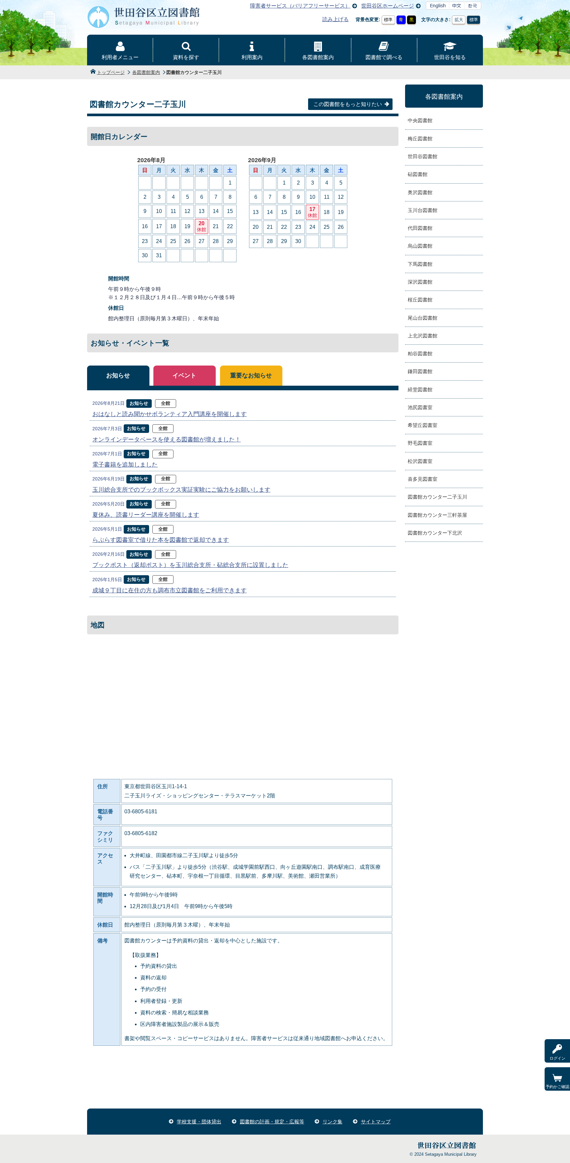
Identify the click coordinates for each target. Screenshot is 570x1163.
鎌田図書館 (420, 371)
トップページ (111, 72)
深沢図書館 (420, 282)
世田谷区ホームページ (387, 6)
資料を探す (186, 57)
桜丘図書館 (420, 299)
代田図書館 (420, 228)
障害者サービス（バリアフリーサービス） (300, 6)
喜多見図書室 (422, 479)
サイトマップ (376, 1121)
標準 (388, 19)
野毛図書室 (420, 443)
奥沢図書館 (420, 192)
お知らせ (118, 375)
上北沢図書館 (422, 335)
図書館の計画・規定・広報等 (272, 1121)
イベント (184, 375)
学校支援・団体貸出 (199, 1121)
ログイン (557, 1058)
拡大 (459, 19)
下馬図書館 (420, 264)
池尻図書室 (420, 407)
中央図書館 (420, 120)
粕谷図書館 (420, 353)
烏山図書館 (420, 246)
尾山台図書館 (422, 318)
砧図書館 (418, 174)
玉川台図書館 (422, 210)
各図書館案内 (318, 57)
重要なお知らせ (251, 375)
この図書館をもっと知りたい (347, 104)
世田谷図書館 (422, 156)
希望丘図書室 (422, 425)
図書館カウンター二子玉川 (437, 497)
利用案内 (252, 57)
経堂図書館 (420, 389)
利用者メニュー (120, 57)
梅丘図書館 (420, 138)
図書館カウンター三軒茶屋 (437, 515)
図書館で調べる (383, 57)
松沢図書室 (420, 461)
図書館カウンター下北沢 (435, 533)
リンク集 (332, 1121)
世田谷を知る (450, 57)
